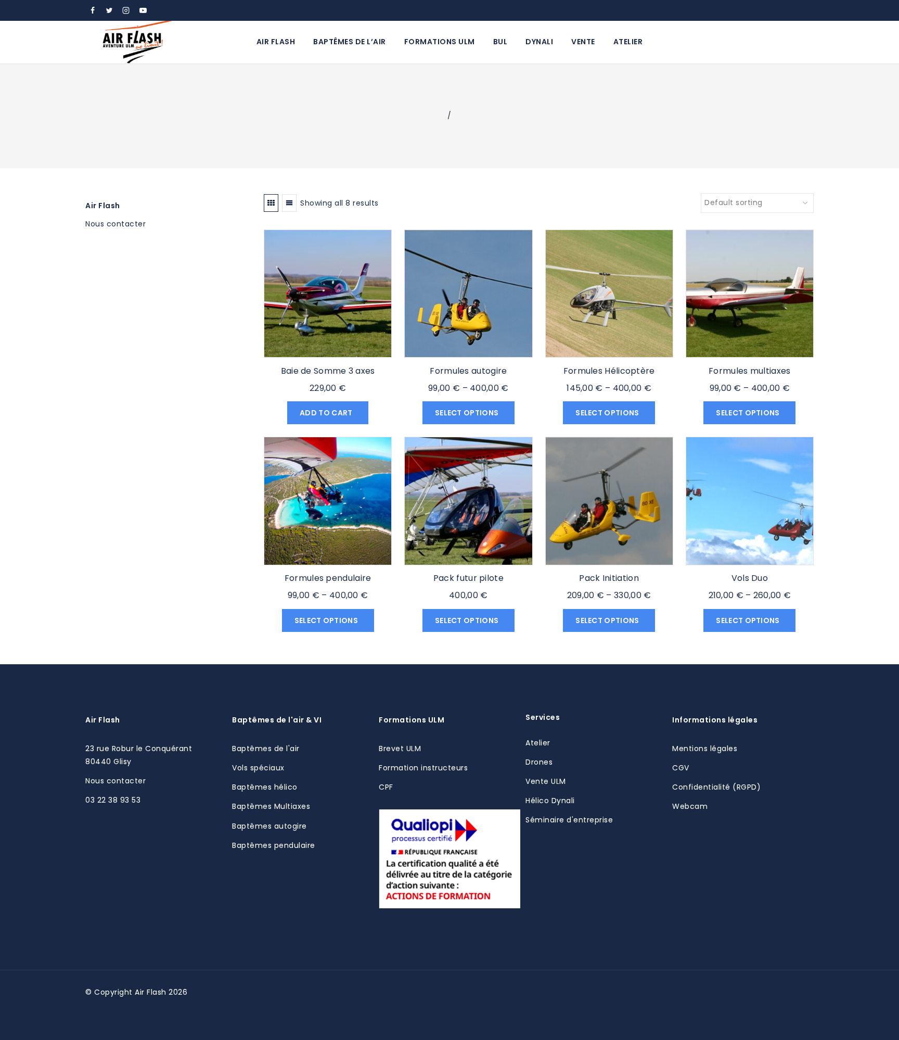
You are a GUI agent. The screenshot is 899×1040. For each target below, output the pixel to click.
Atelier (628, 41)
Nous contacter (115, 781)
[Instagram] (126, 10)
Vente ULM (545, 781)
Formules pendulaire (328, 578)
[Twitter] (109, 10)
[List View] (289, 203)
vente (583, 41)
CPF (386, 787)
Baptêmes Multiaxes (271, 806)
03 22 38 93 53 (112, 800)
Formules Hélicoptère (609, 371)
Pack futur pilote (468, 578)
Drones (539, 762)
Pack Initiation (609, 578)
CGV (680, 768)
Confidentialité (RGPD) (716, 787)
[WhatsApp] (159, 10)
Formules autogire (468, 371)
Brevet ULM (400, 748)
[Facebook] (92, 10)
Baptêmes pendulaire (273, 845)
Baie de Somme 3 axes (328, 371)
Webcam (690, 806)
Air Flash (276, 41)
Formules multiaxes (749, 371)
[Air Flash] (137, 42)
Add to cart (327, 413)
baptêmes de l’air (349, 41)
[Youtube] (143, 10)
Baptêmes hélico (265, 787)
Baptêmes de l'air (266, 748)
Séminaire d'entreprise (569, 820)
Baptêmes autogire (269, 826)
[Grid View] (271, 203)
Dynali (539, 41)
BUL (500, 41)
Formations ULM (439, 41)
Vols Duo (749, 578)
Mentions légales (704, 748)
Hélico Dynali (550, 800)
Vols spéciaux (258, 768)
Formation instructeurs (423, 768)
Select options (467, 413)
